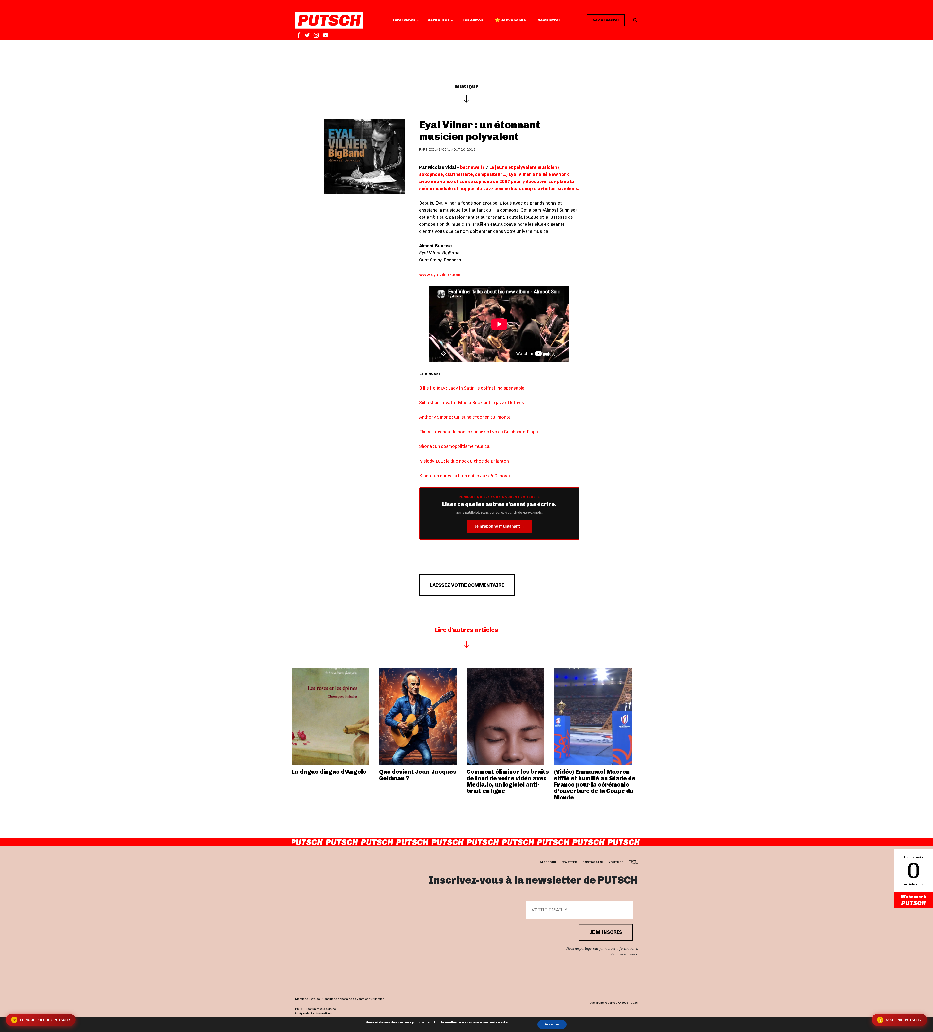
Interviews (404, 20)
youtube (615, 862)
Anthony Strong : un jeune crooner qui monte (464, 417)
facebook (548, 862)
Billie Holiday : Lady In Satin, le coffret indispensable (471, 388)
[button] (635, 20)
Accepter (552, 1024)
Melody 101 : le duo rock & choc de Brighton (464, 461)
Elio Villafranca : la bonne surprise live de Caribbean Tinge (478, 431)
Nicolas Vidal (438, 149)
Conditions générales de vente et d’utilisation (353, 999)
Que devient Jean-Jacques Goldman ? (417, 774)
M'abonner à (913, 896)
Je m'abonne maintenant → (499, 526)
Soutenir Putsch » (900, 1019)
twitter (569, 862)
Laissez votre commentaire (467, 585)
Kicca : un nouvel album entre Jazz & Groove (464, 475)
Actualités (438, 20)
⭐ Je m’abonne (510, 20)
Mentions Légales (307, 999)
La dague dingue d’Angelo (329, 771)
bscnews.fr (472, 167)
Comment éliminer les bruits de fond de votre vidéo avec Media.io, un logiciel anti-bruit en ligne (507, 781)
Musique (466, 87)
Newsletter (549, 20)
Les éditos (472, 20)
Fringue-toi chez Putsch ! (41, 1019)
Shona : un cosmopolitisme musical (455, 446)
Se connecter (606, 20)
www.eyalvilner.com (439, 274)
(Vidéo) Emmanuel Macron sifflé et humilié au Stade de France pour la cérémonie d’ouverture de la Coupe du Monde (594, 784)
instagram (593, 862)
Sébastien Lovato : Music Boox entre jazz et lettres (471, 402)
